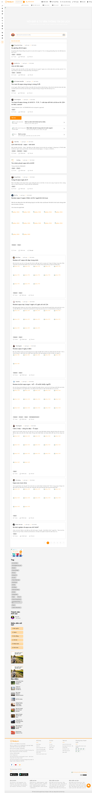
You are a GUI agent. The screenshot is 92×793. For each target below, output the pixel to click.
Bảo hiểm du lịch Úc (81, 787)
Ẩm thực (51, 749)
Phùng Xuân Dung (18, 45)
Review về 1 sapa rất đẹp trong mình (25, 260)
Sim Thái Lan (13, 782)
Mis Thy (16, 195)
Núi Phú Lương (19, 699)
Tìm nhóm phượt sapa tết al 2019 (22, 163)
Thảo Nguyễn (19, 346)
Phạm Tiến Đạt (19, 524)
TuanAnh (18, 381)
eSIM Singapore (40, 782)
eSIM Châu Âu (44, 786)
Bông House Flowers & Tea (19, 732)
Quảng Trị (14, 575)
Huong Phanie (17, 177)
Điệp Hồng (18, 301)
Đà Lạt (13, 572)
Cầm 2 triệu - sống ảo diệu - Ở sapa (25, 428)
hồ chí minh (14, 563)
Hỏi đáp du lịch (66, 749)
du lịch (20, 417)
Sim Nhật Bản (24, 785)
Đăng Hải (17, 616)
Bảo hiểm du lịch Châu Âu (77, 786)
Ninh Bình (20, 151)
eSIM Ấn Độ (33, 787)
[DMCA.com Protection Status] (83, 775)
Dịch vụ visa (38, 135)
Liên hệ (37, 746)
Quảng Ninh (14, 594)
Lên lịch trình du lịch (67, 744)
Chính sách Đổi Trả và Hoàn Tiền (41, 752)
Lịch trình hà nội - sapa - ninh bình (23, 144)
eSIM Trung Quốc (38, 783)
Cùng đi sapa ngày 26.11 (19, 180)
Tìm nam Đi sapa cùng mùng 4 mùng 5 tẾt (25, 84)
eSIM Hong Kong (36, 785)
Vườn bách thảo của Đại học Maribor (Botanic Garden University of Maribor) (19, 683)
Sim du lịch (56, 5)
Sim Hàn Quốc (16, 785)
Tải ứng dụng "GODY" (14, 775)
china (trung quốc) (16, 599)
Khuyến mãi (52, 746)
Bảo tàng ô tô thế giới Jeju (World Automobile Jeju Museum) (19, 727)
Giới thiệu (38, 744)
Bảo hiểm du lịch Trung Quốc (75, 782)
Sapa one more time (20, 483)
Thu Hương (18, 480)
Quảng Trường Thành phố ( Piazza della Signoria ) (19, 704)
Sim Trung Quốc (18, 783)
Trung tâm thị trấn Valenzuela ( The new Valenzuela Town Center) (19, 721)
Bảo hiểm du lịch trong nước (55, 782)
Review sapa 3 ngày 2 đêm (22, 349)
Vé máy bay (25, 5)
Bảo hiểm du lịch (36, 5)
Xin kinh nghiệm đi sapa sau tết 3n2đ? (26, 527)
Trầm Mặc (16, 141)
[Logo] (9, 2)
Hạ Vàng (18, 160)
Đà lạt (19, 596)
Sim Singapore (20, 782)
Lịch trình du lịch (66, 5)
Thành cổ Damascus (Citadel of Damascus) (18, 688)
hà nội (13, 584)
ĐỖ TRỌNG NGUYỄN (19, 81)
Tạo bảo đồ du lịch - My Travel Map (68, 747)
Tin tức (50, 744)
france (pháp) (15, 570)
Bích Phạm (18, 257)
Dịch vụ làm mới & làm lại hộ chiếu (38, 123)
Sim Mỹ (24, 786)
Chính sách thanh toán (41, 754)
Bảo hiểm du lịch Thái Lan (60, 787)
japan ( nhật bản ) (16, 607)
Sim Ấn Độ (19, 786)
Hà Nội (13, 151)
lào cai (18, 54)
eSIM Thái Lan (33, 782)
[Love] (12, 57)
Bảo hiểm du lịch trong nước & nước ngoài (38, 129)
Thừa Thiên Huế (15, 580)
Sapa (13, 54)
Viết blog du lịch (66, 750)
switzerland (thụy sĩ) (16, 602)
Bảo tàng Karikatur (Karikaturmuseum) (20, 694)
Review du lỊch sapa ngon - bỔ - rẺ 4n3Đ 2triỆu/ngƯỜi (31, 384)
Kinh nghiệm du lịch (34, 417)
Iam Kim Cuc (17, 63)
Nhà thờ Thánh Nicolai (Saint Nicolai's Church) (19, 710)
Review (13, 245)
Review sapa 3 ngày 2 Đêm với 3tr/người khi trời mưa (29, 198)
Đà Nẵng (14, 587)
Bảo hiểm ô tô (55, 785)
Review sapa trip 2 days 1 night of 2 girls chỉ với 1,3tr (30, 304)
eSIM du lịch (33, 780)
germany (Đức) (15, 589)
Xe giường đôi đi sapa (18, 48)
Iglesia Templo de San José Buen (19, 716)
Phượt (18, 168)
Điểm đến (51, 747)
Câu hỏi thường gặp (40, 749)
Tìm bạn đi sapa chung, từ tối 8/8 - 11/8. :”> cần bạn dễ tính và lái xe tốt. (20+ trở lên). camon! (38, 103)
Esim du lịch (46, 5)
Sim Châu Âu (13, 786)
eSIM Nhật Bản (36, 786)
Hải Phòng (14, 582)
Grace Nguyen (17, 99)
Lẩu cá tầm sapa (17, 66)
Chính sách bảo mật (40, 747)
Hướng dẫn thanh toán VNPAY (81, 747)
